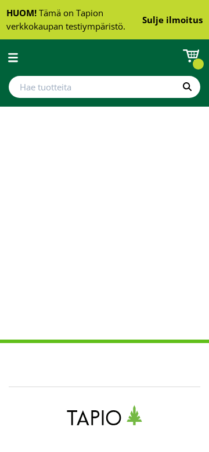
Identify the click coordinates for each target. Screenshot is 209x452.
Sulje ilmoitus (172, 19)
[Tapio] (105, 415)
